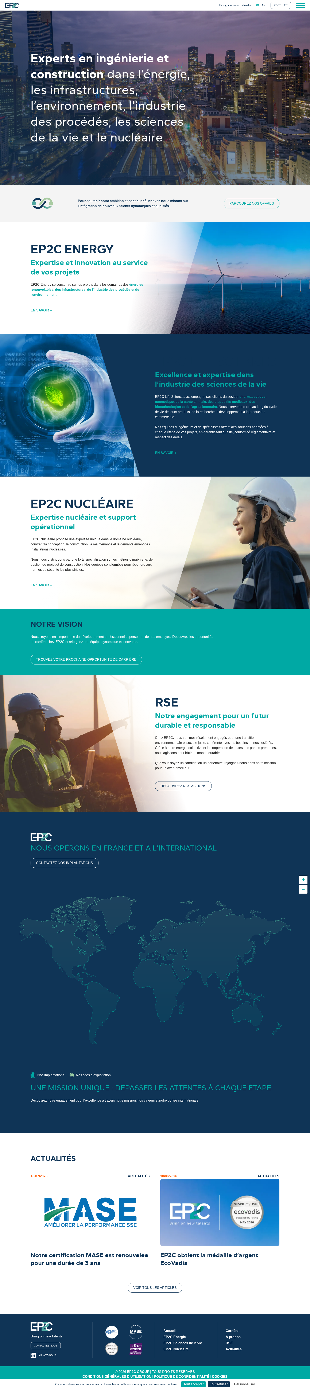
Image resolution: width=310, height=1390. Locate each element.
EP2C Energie (174, 1337)
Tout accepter (193, 1384)
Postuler (281, 5)
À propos (233, 1337)
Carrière (232, 1331)
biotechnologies (168, 407)
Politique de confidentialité (181, 1376)
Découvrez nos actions (183, 786)
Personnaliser (244, 1384)
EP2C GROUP (138, 1372)
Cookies (220, 1376)
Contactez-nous (45, 1345)
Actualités (234, 1349)
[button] (303, 880)
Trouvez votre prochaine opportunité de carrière (86, 659)
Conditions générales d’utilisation (116, 1376)
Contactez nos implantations (64, 863)
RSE (229, 1343)
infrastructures (73, 289)
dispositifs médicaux (231, 402)
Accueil (169, 1331)
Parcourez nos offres (251, 203)
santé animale (195, 402)
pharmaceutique (252, 396)
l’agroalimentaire (203, 407)
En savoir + (41, 310)
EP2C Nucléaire (176, 1349)
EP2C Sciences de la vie (182, 1343)
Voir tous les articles (155, 1287)
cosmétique (164, 402)
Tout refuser (219, 1384)
